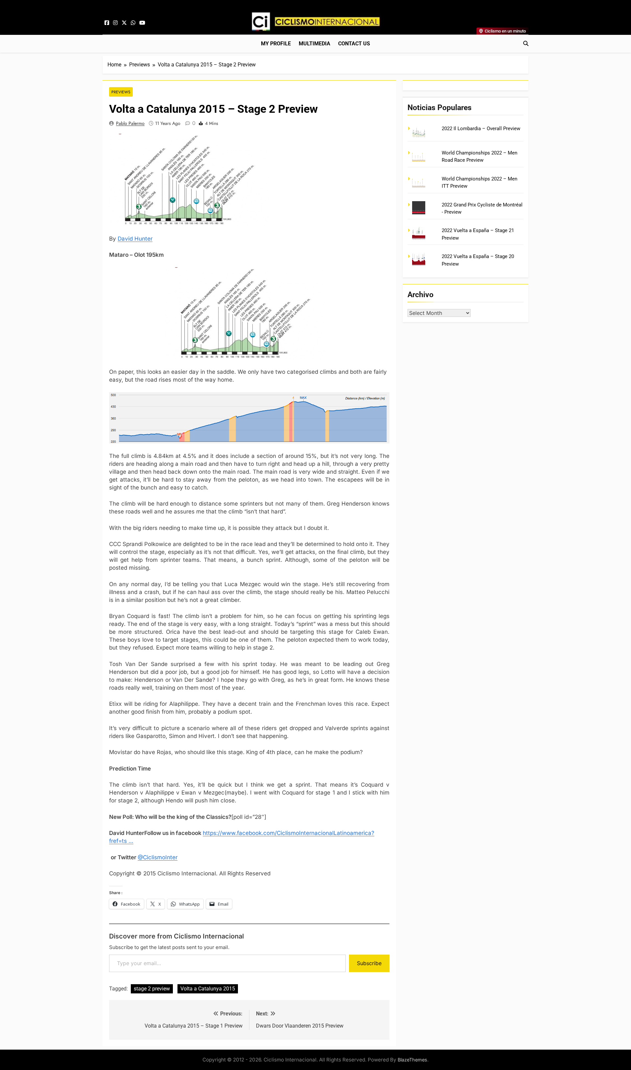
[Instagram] (115, 23)
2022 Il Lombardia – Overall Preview (481, 128)
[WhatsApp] (133, 23)
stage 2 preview (152, 989)
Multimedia (314, 43)
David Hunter (135, 238)
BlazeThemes (412, 1059)
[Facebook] (107, 23)
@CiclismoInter (157, 857)
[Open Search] (525, 43)
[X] (124, 23)
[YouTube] (142, 23)
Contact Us (354, 43)
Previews (120, 92)
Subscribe (369, 963)
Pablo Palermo (130, 123)
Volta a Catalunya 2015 (207, 989)
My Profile (276, 43)
